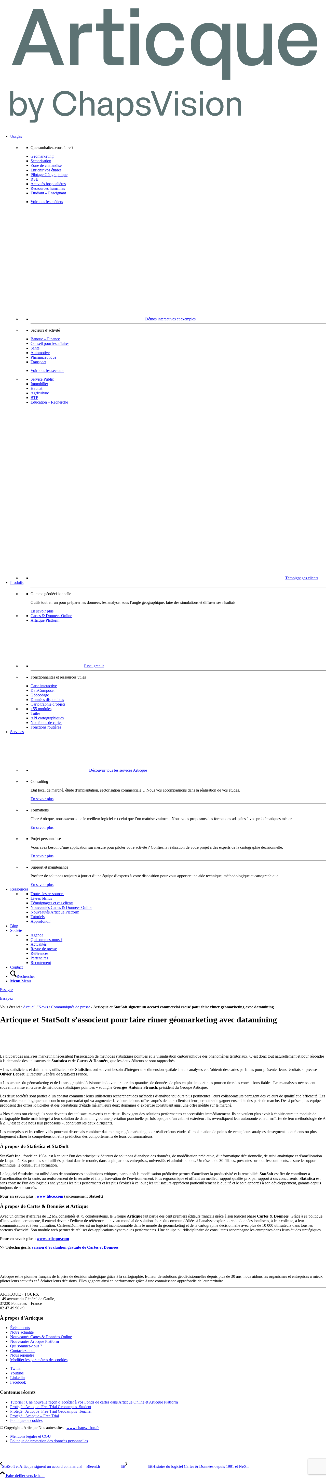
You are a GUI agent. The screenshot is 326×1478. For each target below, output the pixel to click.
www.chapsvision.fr (82, 1427)
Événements (20, 1327)
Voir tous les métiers (47, 201)
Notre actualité (22, 1332)
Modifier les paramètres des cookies (38, 1360)
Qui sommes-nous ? (26, 1346)
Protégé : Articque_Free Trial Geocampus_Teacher (51, 1411)
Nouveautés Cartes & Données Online (41, 1337)
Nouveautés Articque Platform (34, 1341)
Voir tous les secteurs (47, 370)
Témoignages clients (301, 578)
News (43, 1007)
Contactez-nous (22, 1350)
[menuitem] (168, 357)
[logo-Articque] (163, 128)
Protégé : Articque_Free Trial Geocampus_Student (50, 1407)
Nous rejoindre (22, 1355)
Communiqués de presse (70, 1007)
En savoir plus (42, 611)
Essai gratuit (94, 666)
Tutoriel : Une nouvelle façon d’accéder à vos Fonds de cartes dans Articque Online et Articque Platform (94, 1402)
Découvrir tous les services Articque (118, 770)
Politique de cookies (26, 1420)
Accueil (29, 1007)
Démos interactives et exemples (170, 319)
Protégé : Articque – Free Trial (34, 1416)
